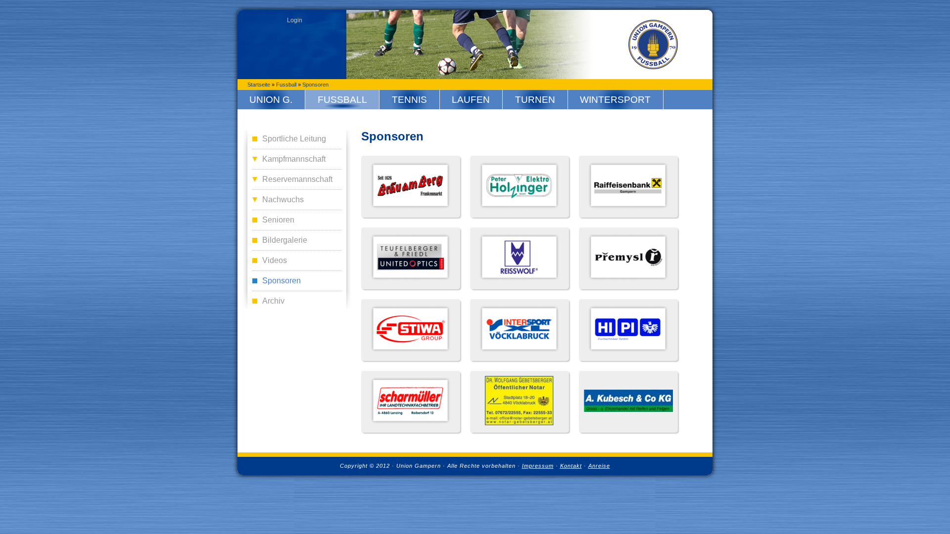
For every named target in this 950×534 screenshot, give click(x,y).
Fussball (286, 85)
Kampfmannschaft (294, 159)
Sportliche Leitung (294, 138)
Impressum (538, 466)
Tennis (409, 99)
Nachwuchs (283, 199)
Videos (274, 260)
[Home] (653, 44)
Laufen (471, 99)
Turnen (535, 99)
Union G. (270, 99)
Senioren (278, 220)
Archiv (273, 301)
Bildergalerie (284, 240)
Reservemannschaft (297, 179)
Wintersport (615, 99)
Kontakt (571, 466)
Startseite (258, 85)
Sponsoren (315, 85)
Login (294, 20)
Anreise (599, 466)
